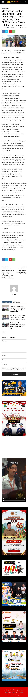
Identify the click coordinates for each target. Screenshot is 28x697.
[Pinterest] (10, 31)
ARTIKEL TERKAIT (6, 302)
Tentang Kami (13, 689)
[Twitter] (6, 31)
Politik (17, 692)
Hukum (21, 692)
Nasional (21, 690)
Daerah (8, 5)
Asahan (13, 5)
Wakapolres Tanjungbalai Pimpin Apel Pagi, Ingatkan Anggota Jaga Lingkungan (18, 317)
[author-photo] (14, 292)
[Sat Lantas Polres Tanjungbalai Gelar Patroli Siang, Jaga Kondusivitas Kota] (5, 324)
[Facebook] (3, 31)
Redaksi (7, 27)
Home (7, 689)
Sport (13, 692)
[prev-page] (3, 332)
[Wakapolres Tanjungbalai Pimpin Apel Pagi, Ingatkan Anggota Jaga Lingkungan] (5, 317)
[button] (2, 2)
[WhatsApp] (13, 31)
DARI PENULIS (16, 302)
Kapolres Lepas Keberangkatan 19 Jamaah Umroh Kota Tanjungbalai (21, 271)
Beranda (3, 5)
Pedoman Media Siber (8, 690)
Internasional (8, 692)
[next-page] (5, 332)
